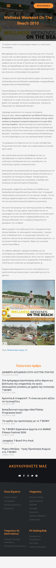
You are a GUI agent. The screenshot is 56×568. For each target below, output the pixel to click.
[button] (8, 6)
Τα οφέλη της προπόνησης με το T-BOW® (25, 421)
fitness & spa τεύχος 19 (17, 350)
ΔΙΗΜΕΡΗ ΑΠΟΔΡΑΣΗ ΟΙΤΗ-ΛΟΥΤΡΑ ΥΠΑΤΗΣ (28, 372)
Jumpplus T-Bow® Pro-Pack (17, 440)
